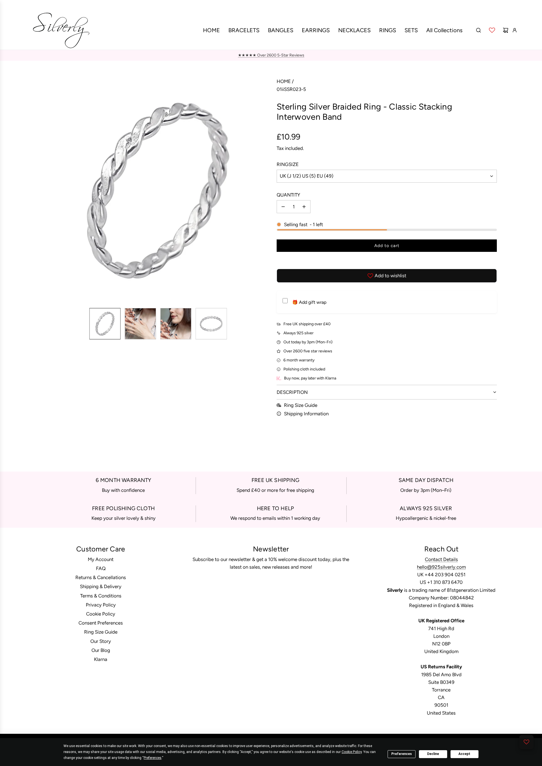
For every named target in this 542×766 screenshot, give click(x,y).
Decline (433, 754)
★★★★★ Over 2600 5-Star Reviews (271, 55)
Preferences (401, 754)
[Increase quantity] (304, 206)
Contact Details (441, 559)
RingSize (288, 164)
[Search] (478, 30)
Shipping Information (306, 413)
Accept (464, 754)
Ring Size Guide (300, 405)
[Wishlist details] (492, 30)
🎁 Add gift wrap (309, 302)
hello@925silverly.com (441, 567)
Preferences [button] (152, 758)
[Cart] (505, 30)
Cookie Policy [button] (352, 752)
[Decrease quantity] (283, 206)
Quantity (288, 195)
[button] (49, 190)
